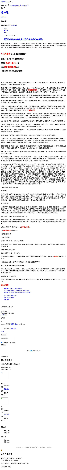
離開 (9, 466)
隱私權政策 (42, 447)
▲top (2, 331)
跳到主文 (3, 17)
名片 (5, 32)
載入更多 (3, 334)
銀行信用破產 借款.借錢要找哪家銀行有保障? (23, 39)
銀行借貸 (6, 299)
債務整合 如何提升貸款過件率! (13, 288)
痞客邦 (12, 324)
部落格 (6, 30)
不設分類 (14, 25)
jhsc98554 (3, 314)
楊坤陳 (4, 12)
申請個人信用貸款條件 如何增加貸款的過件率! (17, 292)
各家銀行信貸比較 (9, 297)
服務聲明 (49, 447)
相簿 (5, 28)
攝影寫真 (13, 328)
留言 (16, 324)
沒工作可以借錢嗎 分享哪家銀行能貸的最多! (16, 290)
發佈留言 (3, 344)
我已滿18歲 (4, 466)
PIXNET (21, 447)
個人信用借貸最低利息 (10, 295)
